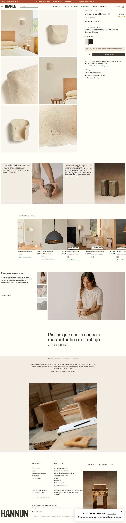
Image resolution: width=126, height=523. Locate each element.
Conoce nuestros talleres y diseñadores (63, 371)
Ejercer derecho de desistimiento (64, 473)
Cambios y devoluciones (61, 471)
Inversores (35, 475)
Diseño (50, 358)
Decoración (88, 10)
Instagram (43, 490)
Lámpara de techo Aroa (25, 251)
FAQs (56, 478)
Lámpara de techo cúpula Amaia (47, 252)
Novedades (85, 6)
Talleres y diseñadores (39, 473)
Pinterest (35, 492)
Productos (56, 6)
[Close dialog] (121, 511)
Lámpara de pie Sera (97, 251)
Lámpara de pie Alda (73, 251)
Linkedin (41, 492)
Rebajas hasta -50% (70, 6)
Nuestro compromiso (99, 6)
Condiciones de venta (61, 475)
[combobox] (94, 464)
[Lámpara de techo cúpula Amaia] (54, 234)
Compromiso (36, 468)
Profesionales (36, 478)
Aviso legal (57, 480)
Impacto (75, 358)
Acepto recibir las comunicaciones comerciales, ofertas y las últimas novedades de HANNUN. (58, 516)
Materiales (66, 358)
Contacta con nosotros (61, 468)
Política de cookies (60, 483)
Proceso (57, 358)
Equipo (34, 471)
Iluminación (98, 10)
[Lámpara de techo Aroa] (30, 234)
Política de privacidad (60, 485)
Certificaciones (6, 295)
